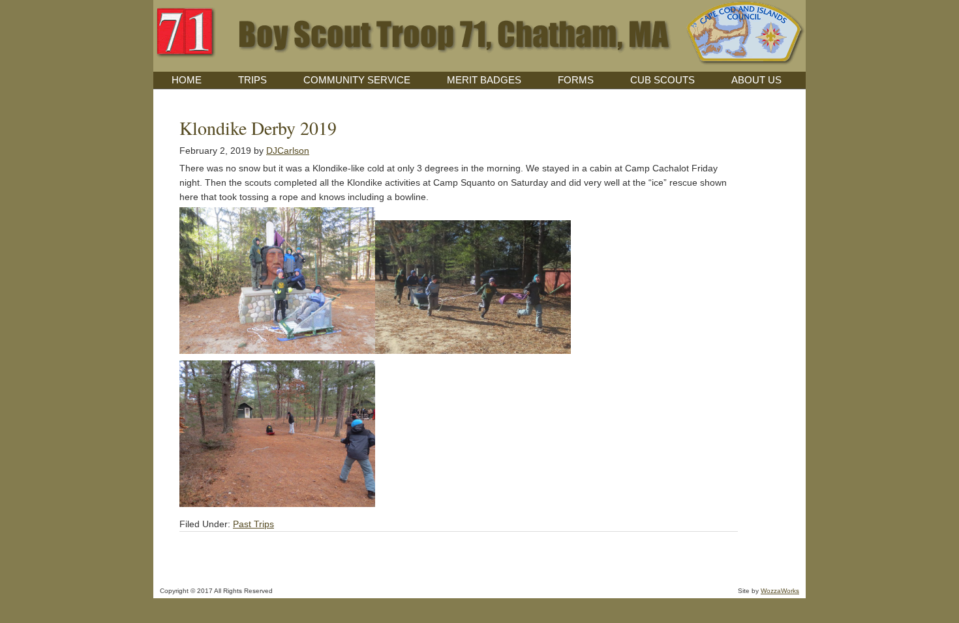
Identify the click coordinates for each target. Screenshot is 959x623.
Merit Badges (484, 79)
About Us (756, 79)
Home (187, 79)
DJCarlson (287, 150)
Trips (252, 79)
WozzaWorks (780, 590)
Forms (576, 79)
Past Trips (253, 524)
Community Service (356, 79)
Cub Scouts (662, 79)
